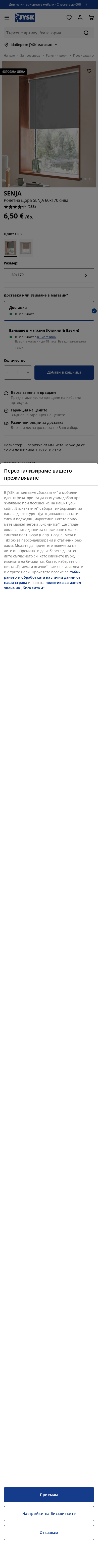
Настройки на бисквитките (49, 1513)
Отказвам (49, 1532)
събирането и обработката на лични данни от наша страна (42, 577)
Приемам (49, 1494)
